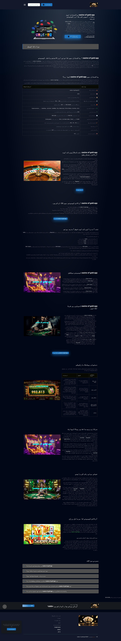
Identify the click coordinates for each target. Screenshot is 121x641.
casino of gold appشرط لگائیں (61, 353)
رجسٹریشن (67, 161)
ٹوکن (59, 622)
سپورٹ (59, 618)
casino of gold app (75, 532)
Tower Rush (57, 627)
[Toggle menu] (24, 4)
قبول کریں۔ (11, 629)
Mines (59, 629)
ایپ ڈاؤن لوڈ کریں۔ (34, 4)
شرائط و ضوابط (57, 625)
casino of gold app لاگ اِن (60, 218)
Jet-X (59, 631)
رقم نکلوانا (57, 620)
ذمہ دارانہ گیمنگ (56, 615)
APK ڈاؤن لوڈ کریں (28, 605)
